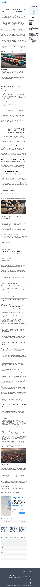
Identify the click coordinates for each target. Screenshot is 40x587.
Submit (22, 513)
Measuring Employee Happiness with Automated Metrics (23, 529)
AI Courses (24, 580)
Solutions (24, 571)
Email (13, 511)
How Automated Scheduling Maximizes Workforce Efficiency (5, 529)
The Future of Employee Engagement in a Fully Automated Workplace (34, 39)
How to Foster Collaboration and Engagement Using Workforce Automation (14, 529)
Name (2, 547)
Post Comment (23, 564)
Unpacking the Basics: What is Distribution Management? (13, 10)
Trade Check (30, 572)
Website (2, 557)
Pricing (24, 572)
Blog (23, 579)
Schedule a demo (25, 576)
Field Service (30, 571)
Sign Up (34, 13)
